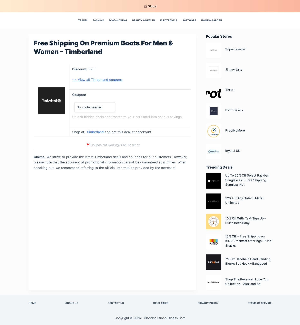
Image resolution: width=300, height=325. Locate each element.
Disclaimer (160, 303)
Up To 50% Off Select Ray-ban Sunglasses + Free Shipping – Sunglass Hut (247, 180)
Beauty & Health (143, 20)
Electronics (168, 20)
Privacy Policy (208, 303)
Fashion (98, 20)
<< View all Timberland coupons (97, 80)
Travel (83, 20)
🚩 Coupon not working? (113, 145)
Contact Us (116, 303)
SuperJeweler (235, 49)
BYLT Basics (234, 110)
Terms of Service (259, 303)
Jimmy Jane (233, 69)
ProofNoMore (235, 130)
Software (189, 20)
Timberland (95, 132)
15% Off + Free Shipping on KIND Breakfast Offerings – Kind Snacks (248, 241)
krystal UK (232, 151)
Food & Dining (118, 20)
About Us (71, 303)
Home (32, 303)
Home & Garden (211, 20)
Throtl (229, 90)
